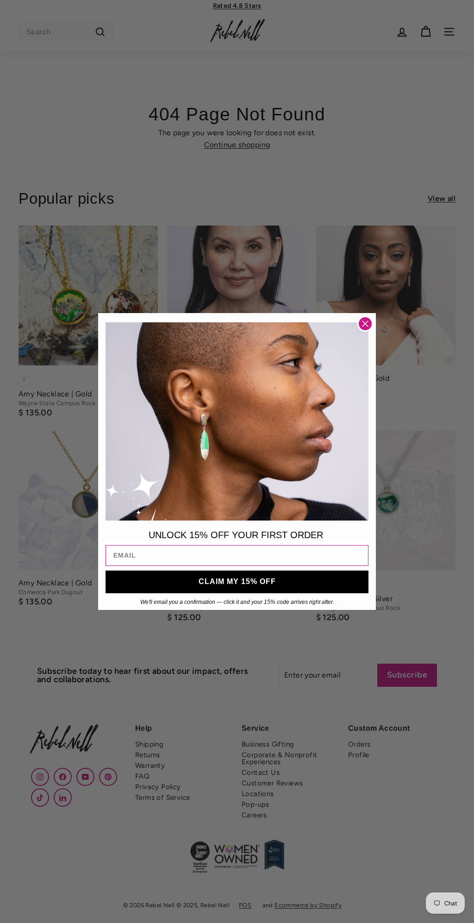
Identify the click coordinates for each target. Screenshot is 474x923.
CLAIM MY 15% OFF (237, 581)
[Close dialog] (365, 324)
